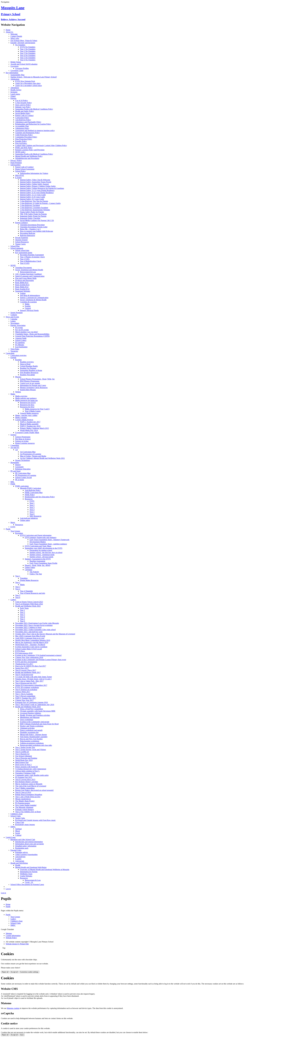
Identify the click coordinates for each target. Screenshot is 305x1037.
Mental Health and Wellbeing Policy (29, 156)
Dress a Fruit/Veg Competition (31, 709)
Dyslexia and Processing (24, 280)
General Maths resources (29, 413)
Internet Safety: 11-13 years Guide (33, 195)
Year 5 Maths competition (25, 788)
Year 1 (32, 503)
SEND (13, 265)
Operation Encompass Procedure (32, 225)
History (18, 465)
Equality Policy (21, 141)
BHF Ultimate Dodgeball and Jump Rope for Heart (39, 724)
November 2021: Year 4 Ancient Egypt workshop (34, 625)
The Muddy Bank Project (24, 801)
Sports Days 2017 (22, 668)
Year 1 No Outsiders (27, 49)
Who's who (14, 38)
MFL (12, 482)
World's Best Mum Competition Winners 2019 (32, 640)
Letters (13, 321)
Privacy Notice (16, 160)
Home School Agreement (24, 169)
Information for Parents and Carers (33, 385)
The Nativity (34, 572)
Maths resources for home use (26, 400)
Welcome (14, 34)
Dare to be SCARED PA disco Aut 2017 (30, 666)
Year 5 (32, 512)
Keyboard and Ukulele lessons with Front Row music (35, 820)
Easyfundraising (21, 347)
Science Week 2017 (22, 692)
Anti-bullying (20, 857)
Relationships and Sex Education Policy (40, 497)
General (28, 308)
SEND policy (20, 152)
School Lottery (20, 340)
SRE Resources (35, 516)
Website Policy (11, 938)
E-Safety (18, 178)
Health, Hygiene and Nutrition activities (35, 715)
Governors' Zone (16, 70)
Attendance (14, 88)
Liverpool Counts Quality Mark (27, 433)
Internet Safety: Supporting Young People (35, 182)
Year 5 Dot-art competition (25, 696)
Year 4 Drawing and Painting (26, 758)
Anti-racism (19, 861)
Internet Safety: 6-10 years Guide (32, 197)
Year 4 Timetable (26, 591)
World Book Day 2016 (24, 760)
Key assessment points (23, 253)
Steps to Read (25, 364)
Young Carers (20, 244)
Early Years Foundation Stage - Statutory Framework (49, 540)
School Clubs (15, 816)
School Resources (22, 242)
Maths (27, 304)
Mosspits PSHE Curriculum (30, 488)
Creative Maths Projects (24, 420)
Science (13, 435)
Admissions (14, 79)
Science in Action (21, 441)
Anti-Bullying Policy (23, 120)
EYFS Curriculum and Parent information (35, 535)
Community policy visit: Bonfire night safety (32, 775)
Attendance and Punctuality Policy (28, 122)
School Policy (20, 171)
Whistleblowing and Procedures (27, 158)
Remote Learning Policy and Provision (29, 150)
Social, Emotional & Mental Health (33, 300)
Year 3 (32, 507)
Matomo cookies (13, 1008)
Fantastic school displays (24, 810)
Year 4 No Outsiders (27, 56)
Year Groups (15, 531)
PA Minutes (19, 345)
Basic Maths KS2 (21, 287)
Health (17, 865)
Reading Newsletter (27, 375)
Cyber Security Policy (23, 103)
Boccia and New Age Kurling (31, 739)
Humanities (14, 462)
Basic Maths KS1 (21, 283)
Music (12, 522)
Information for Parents (28, 872)
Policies (13, 98)
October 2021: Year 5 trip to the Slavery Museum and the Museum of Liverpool (45, 634)
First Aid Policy (21, 143)
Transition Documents (23, 268)
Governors (14, 66)
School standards (16, 248)
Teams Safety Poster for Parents (32, 212)
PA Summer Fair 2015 (23, 777)
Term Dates (14, 349)
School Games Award (23, 477)
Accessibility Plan (22, 126)
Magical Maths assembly (29, 424)
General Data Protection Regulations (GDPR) (32, 336)
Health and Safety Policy (24, 111)
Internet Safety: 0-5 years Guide (32, 199)
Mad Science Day (22, 762)
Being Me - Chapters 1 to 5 (30, 229)
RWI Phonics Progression (29, 381)
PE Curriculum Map (22, 473)
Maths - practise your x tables (26, 415)
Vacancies (14, 351)
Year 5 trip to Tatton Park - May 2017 (29, 681)
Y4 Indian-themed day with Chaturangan (30, 769)
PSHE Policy (30, 495)
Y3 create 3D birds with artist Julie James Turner (33, 677)
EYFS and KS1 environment (26, 662)
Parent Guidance (21, 223)
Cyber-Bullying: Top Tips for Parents (34, 201)
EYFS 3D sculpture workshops (27, 687)
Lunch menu (15, 94)
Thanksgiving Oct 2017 (24, 664)
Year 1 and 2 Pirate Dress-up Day (28, 797)
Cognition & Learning (28, 302)
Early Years (24, 608)
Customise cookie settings (29, 972)
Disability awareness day (29, 732)
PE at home (19, 480)
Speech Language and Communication (29, 276)
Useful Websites (26, 876)
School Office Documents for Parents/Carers (27, 884)
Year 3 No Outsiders (27, 53)
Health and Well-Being (19, 863)
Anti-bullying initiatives (29, 518)
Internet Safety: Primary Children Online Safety (38, 186)
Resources (29, 499)
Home (8, 30)
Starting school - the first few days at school (46, 552)
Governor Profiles (22, 68)
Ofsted (12, 96)
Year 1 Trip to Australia (24, 694)
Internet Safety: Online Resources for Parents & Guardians (42, 188)
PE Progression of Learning (25, 475)
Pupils (8, 529)
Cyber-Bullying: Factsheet (30, 205)
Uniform (13, 315)
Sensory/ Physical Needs (29, 310)
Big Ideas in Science (23, 439)
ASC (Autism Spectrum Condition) (28, 274)
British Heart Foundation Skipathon (28, 795)
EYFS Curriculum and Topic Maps (38, 546)
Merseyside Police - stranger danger (33, 735)
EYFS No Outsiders (27, 47)
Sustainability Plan (17, 75)
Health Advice (15, 90)
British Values (15, 62)
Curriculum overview (18, 355)
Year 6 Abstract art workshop (26, 690)
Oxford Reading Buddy (29, 366)
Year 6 (32, 514)
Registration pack (21, 848)
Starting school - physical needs (41, 557)
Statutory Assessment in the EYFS (38, 559)
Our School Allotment (23, 756)
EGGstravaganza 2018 (23, 653)
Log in (8, 889)
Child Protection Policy (24, 135)
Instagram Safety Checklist (30, 218)
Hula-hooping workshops (29, 741)
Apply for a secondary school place (28, 85)
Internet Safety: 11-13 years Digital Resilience (37, 190)
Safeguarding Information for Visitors (34, 173)
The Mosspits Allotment (24, 807)
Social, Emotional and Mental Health (29, 270)
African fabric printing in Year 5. (27, 771)
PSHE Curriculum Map (34, 492)
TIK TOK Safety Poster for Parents (33, 214)
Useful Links (10, 837)
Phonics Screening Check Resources (34, 388)
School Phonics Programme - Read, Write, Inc (37, 379)
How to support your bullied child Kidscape (36, 231)
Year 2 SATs (24, 259)
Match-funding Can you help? (26, 332)
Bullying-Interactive (27, 235)
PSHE (12, 484)
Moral (17, 831)
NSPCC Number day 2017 (30, 422)
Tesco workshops (26, 720)
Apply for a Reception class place (28, 83)
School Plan (15, 246)
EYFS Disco (20, 651)
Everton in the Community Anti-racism (34, 722)
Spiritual (18, 829)
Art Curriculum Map (28, 452)
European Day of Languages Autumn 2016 (31, 702)
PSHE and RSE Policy (24, 148)
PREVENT (19, 175)
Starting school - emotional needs (42, 555)
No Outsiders (20, 45)
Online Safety (30, 567)
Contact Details (16, 36)
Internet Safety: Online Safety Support (34, 184)
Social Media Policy (22, 113)
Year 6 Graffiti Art (22, 752)
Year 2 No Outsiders (27, 51)
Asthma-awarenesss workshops (32, 743)
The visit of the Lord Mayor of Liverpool (30, 786)
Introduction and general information (29, 842)
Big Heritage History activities (26, 782)
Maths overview (21, 396)
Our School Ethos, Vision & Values (23, 41)
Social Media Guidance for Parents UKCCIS (37, 220)
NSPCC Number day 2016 (30, 426)
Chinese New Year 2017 (24, 700)
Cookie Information (13, 936)
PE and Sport (15, 471)
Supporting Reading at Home (31, 370)
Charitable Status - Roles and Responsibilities (32, 334)
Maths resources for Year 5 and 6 (37, 409)
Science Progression (22, 437)
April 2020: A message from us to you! (29, 638)
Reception (19, 533)
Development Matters (38, 542)
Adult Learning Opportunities (26, 854)
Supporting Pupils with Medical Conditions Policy (34, 109)
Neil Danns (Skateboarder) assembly (34, 737)
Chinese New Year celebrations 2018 (29, 657)
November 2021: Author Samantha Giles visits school (35, 630)
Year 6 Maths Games (33, 411)
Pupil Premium (16, 163)
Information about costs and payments (29, 844)
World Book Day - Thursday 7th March (30, 645)
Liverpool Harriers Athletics (30, 713)
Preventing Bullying (27, 233)
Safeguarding (15, 165)
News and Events (12, 317)
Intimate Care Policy (23, 107)
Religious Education (22, 469)
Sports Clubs (20, 818)
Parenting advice (21, 852)
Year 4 (32, 510)
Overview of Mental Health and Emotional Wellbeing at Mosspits (44, 869)
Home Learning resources (25, 443)
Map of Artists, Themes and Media (33, 456)
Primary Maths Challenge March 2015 (34, 428)
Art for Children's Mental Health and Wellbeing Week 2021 (42, 458)
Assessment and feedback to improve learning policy (35, 130)
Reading (18, 360)
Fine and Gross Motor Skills (25, 278)
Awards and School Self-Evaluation (23, 64)
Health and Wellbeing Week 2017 (28, 672)
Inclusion (13, 92)
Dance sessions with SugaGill (26, 767)
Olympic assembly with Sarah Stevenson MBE (37, 711)
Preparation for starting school (41, 550)
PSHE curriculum (22, 486)
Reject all (5, 972)
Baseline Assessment (37, 561)
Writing (18, 392)
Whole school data (22, 250)
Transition (24, 578)
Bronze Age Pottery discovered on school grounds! (34, 790)
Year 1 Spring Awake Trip (25, 747)
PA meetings (20, 343)
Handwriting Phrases (28, 390)
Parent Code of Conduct (24, 115)
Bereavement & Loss (28, 272)
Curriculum (10, 353)
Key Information (12, 73)
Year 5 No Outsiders (27, 58)
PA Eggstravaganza (22, 803)
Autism (22, 293)
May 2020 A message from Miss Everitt (30, 636)
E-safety (18, 859)
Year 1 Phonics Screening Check (32, 257)
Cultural (18, 835)
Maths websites (21, 418)
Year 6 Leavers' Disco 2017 (25, 670)
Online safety (25, 520)
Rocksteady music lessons (25, 825)
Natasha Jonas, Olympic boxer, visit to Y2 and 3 (33, 679)
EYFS (32, 501)
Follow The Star (36, 574)
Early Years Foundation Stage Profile (43, 563)
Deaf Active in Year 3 (23, 765)
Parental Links (15, 850)
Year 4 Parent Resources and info (32, 593)
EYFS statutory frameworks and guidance (40, 537)
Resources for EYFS (28, 403)
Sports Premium (16, 313)
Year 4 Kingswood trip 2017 (26, 683)
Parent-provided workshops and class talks (36, 745)
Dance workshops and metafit (31, 730)
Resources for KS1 (27, 405)
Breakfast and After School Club (22, 840)
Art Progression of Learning (30, 454)
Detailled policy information (25, 846)
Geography (19, 467)
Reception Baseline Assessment (32, 255)
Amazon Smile (20, 338)
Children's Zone (16, 814)
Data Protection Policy (23, 139)
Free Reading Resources (29, 373)
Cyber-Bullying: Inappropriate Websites (35, 210)
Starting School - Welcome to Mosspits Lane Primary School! (33, 77)
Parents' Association (17, 325)
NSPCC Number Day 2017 (25, 698)
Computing (14, 445)
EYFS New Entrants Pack (25, 81)
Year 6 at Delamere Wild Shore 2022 (29, 604)
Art (16, 450)
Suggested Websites (22, 291)
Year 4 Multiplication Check (30, 261)
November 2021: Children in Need (28, 627)
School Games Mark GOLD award (28, 649)
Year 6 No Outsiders (27, 60)
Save (22, 1035)
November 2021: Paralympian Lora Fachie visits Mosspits (37, 623)
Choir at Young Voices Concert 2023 (29, 602)
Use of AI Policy (21, 100)
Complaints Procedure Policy (26, 137)
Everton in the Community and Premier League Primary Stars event (40, 660)
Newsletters (14, 323)
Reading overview (27, 362)
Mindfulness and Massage (30, 717)
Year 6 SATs (24, 263)
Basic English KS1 (22, 285)
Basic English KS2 (22, 289)
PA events (19, 328)
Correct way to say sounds (30, 383)
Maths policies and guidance (26, 398)
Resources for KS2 (27, 407)
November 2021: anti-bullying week (29, 632)
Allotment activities (27, 728)
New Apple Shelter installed (25, 805)
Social (17, 833)
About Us (9, 32)
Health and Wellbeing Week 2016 (28, 707)
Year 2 (32, 505)
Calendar (13, 319)
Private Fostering (21, 238)
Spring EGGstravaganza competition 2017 (31, 685)
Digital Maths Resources (29, 580)
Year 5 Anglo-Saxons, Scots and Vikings (30, 750)
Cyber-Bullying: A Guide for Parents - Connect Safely (40, 203)
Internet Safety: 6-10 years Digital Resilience (37, 193)
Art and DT (14, 448)
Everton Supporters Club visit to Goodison (31, 647)
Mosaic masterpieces (23, 799)
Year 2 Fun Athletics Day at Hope (28, 812)
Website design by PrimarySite (17, 944)
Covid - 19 (29, 882)
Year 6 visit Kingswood (24, 675)
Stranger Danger (21, 240)
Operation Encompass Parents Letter (33, 227)
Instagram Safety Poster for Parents (33, 216)
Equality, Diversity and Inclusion (22, 43)
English (27, 306)
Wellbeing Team (26, 874)
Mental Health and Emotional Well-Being (30, 867)
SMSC (13, 827)
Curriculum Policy (22, 118)
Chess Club (19, 822)
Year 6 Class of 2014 (23, 792)
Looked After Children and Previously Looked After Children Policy (41, 145)
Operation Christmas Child (25, 773)
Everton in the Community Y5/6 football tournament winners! (38, 655)
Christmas (28, 570)
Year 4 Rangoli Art (22, 754)
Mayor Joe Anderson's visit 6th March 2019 (31, 642)
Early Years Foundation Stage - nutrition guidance (48, 544)
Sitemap (9, 933)
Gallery (13, 600)
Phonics (18, 377)
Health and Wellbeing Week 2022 (28, 606)
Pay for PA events (22, 330)
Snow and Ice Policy (23, 105)
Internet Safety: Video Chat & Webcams (35, 180)
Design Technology (22, 460)
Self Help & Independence (30, 295)
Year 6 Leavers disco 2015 (25, 780)
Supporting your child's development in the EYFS (43, 548)
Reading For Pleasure (28, 368)
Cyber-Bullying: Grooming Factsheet (34, 208)
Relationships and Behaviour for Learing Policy (33, 124)
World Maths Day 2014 (29, 430)
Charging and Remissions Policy (27, 133)
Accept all (14, 972)
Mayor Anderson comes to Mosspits (28, 784)
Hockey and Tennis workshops (31, 726)
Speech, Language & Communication (34, 298)
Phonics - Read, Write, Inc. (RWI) (37, 565)
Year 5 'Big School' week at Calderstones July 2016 (34, 705)
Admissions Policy (22, 128)
